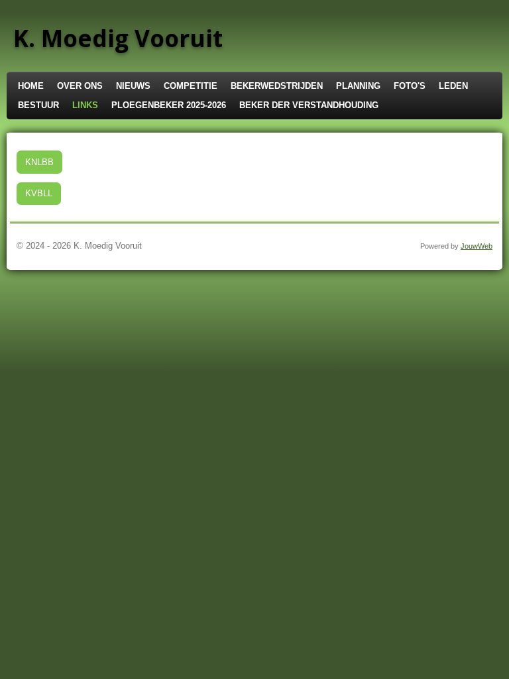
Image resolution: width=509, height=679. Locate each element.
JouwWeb (476, 246)
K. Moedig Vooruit (118, 38)
